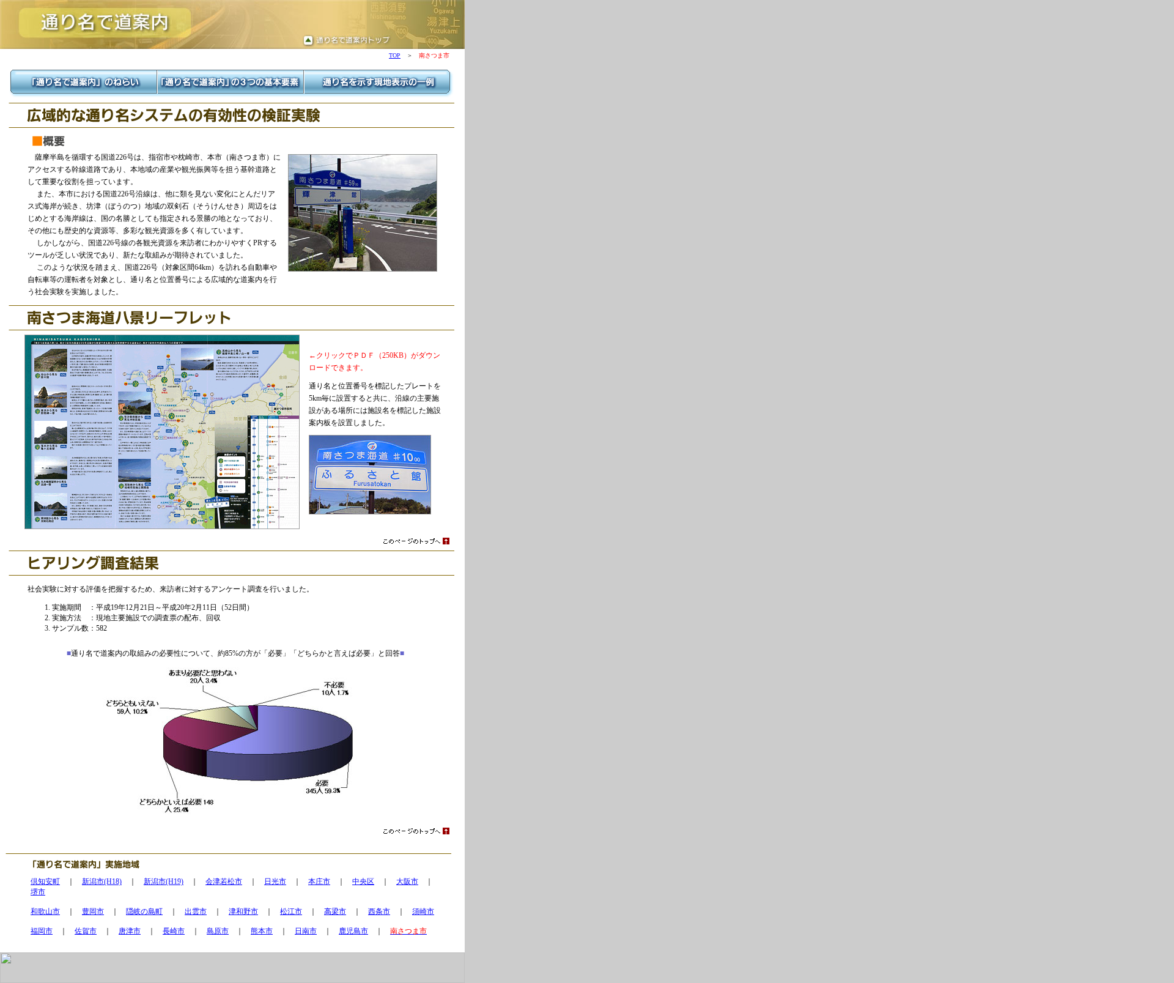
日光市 (275, 881)
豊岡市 (93, 911)
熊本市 (262, 931)
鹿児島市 (353, 931)
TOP (395, 55)
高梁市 (335, 911)
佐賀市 (86, 931)
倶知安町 (45, 881)
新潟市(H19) (163, 881)
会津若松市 (223, 881)
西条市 (379, 911)
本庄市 (319, 881)
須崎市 (423, 911)
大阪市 (407, 881)
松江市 (291, 911)
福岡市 (42, 931)
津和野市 (243, 911)
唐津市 (130, 931)
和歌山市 (45, 911)
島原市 (218, 931)
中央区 (363, 881)
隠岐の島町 (144, 911)
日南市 (306, 931)
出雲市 (196, 911)
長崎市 (174, 931)
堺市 (38, 892)
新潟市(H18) (102, 881)
